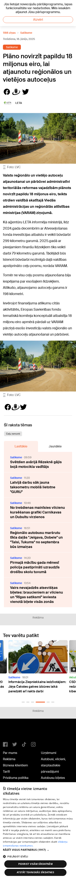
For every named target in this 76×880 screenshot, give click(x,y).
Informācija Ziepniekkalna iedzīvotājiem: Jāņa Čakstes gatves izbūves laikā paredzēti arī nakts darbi (37, 686)
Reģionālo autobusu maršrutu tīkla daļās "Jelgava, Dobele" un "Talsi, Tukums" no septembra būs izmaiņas (36, 539)
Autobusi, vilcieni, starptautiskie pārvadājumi (53, 765)
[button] (38, 850)
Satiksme (26, 32)
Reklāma (9, 759)
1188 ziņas (9, 32)
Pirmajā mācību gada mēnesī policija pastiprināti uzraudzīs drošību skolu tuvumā (35, 567)
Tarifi (6, 772)
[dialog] (38, 831)
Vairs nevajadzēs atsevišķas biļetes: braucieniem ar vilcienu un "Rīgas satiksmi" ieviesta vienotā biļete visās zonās (36, 594)
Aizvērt (38, 20)
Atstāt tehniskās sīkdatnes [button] (35, 872)
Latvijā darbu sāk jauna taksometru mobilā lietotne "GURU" (32, 487)
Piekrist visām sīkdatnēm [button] (35, 864)
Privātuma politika (15, 778)
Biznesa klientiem (15, 765)
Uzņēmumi (48, 753)
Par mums (10, 753)
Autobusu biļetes (53, 778)
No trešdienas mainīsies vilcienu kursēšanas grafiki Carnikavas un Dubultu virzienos (37, 512)
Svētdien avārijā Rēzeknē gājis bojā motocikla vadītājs (36, 464)
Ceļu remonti (13, 433)
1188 (11, 732)
